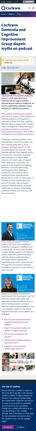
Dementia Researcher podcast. (13, 150)
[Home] (10, 8)
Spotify (7, 330)
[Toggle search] (29, 8)
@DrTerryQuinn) (14, 242)
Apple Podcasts (20, 330)
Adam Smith (18, 147)
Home (3, 14)
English (3, 2)
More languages (29, 2)
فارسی (16, 2)
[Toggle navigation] (33, 8)
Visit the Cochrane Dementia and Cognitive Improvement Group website (17, 322)
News (19, 14)
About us (11, 14)
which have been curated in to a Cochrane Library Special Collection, (17, 129)
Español (9, 2)
